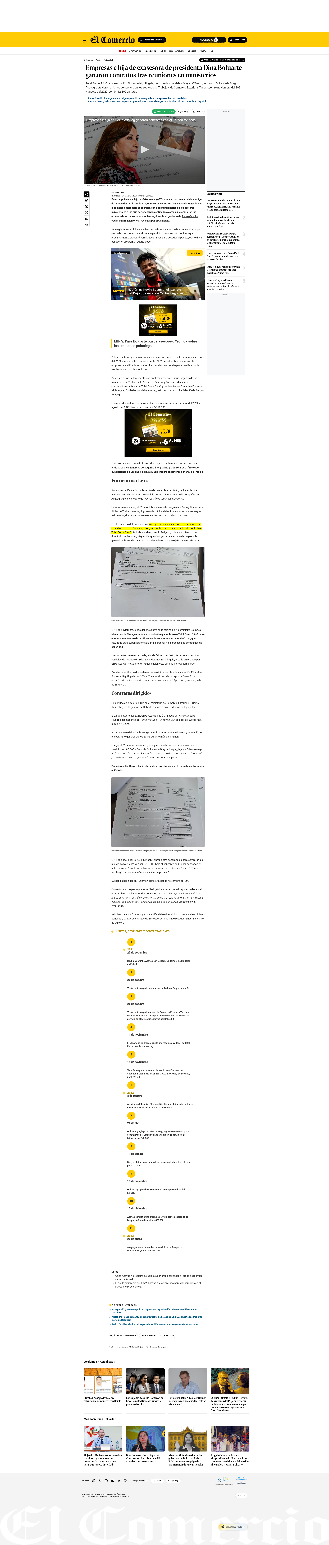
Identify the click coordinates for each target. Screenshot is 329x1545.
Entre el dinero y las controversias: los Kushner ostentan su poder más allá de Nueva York (223, 269)
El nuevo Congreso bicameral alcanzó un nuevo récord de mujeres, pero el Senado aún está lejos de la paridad (223, 285)
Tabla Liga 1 (192, 51)
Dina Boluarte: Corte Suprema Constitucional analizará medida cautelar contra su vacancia (143, 1458)
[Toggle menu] (84, 40)
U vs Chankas (135, 51)
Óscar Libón (119, 193)
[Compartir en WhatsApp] (86, 200)
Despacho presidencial (150, 1335)
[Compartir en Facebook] (86, 206)
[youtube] (112, 1480)
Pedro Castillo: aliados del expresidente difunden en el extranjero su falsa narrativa (155, 1324)
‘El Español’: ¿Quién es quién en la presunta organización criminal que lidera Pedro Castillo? (154, 1311)
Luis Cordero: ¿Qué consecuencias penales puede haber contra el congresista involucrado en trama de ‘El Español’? (148, 101)
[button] (144, 149)
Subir (239, 1495)
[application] (144, 150)
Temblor (162, 51)
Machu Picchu (206, 51)
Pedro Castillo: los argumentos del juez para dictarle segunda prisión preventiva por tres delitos (138, 98)
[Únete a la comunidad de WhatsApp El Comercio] (164, 111)
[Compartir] (86, 194)
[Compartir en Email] (86, 219)
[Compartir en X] (86, 212)
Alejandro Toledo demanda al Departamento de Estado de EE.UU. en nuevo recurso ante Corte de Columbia (157, 1318)
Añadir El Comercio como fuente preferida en (222, 60)
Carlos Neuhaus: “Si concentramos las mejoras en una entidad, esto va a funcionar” (187, 1401)
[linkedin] (118, 1480)
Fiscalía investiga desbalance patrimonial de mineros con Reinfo (102, 1399)
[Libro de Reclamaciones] (241, 1480)
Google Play (173, 1481)
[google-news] (125, 1480)
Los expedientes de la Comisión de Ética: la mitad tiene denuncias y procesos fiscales (223, 256)
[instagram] (106, 1480)
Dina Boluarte (130, 1335)
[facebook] (93, 1480)
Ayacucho (179, 51)
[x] (100, 1480)
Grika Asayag (169, 1335)
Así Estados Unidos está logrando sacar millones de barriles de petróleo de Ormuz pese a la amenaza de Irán (223, 221)
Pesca (170, 51)
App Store (157, 1481)
